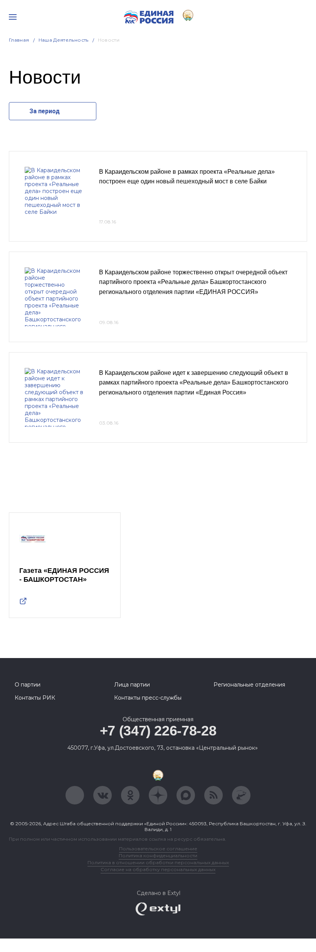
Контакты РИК (35, 697)
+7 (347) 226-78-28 (158, 731)
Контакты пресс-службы (148, 697)
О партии (27, 684)
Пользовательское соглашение (158, 848)
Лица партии (132, 684)
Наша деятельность (64, 40)
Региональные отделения (249, 684)
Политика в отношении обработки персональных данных (158, 862)
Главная (19, 40)
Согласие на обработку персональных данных (158, 869)
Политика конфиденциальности (158, 855)
